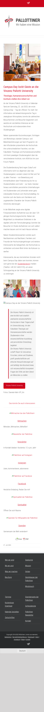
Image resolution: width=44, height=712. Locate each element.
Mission (28, 566)
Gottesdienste (30, 606)
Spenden (22, 525)
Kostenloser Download (9, 604)
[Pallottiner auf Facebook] (22, 476)
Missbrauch (29, 586)
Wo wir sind (9, 566)
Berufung (8, 577)
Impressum (17, 639)
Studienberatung (24, 264)
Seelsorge (29, 560)
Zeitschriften (10, 617)
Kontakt (28, 621)
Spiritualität (22, 504)
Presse (23, 639)
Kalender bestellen (12, 612)
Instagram (22, 463)
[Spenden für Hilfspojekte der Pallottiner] (22, 518)
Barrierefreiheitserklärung (20, 637)
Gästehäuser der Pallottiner (31, 579)
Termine (8, 597)
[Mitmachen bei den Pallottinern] (22, 413)
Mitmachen (22, 421)
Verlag (27, 571)
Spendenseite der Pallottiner (32, 598)
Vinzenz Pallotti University (14, 385)
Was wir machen (11, 571)
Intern (37, 637)
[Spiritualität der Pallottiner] (22, 497)
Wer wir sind (9, 560)
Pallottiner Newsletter (29, 613)
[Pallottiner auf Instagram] (22, 455)
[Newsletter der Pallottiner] (22, 434)
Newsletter (22, 442)
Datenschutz (8, 637)
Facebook (22, 483)
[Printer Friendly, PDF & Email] (22, 539)
